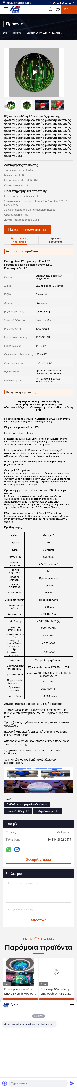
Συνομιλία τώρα (38, 860)
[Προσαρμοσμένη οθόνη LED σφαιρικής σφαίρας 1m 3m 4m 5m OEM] (20, 972)
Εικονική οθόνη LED (18, 811)
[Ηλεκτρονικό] (17, 849)
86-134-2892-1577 (63, 2)
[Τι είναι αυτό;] (8, 849)
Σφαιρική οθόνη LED (37, 33)
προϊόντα (16, 33)
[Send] (72, 1083)
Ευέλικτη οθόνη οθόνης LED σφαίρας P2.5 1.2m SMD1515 (56, 992)
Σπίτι (5, 33)
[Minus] (72, 1005)
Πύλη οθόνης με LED (47, 811)
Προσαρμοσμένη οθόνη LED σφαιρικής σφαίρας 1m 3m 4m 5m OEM (19, 992)
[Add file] (4, 1083)
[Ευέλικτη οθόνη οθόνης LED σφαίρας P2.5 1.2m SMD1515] (56, 972)
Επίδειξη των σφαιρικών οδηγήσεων (27, 804)
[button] (62, 106)
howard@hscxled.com (19, 2)
